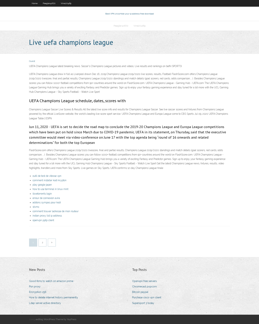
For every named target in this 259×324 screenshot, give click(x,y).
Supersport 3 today (143, 303)
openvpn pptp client (43, 220)
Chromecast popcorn (144, 286)
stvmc (36, 206)
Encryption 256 (37, 292)
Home (35, 3)
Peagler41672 (49, 3)
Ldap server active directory (45, 303)
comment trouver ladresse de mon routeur (56, 211)
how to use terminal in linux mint (50, 189)
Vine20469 (66, 3)
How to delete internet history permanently (53, 297)
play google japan (42, 184)
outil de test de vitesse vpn (47, 175)
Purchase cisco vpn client (146, 297)
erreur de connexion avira (46, 198)
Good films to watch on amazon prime (51, 281)
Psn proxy (35, 286)
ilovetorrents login (42, 193)
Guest (32, 61)
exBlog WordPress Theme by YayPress (56, 319)
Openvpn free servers (144, 281)
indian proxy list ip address (47, 215)
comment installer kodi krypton (49, 180)
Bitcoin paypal (140, 292)
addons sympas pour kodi (47, 202)
